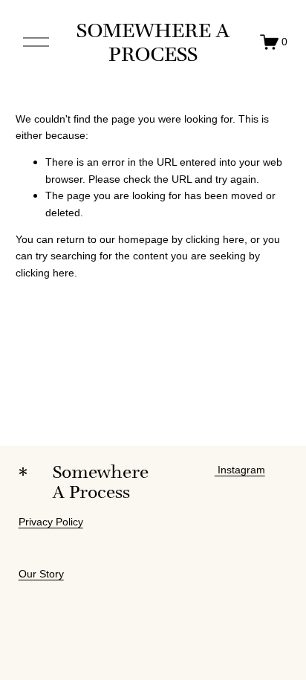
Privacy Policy (51, 521)
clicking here (215, 239)
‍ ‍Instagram (240, 469)
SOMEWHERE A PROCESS (153, 42)
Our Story (41, 573)
